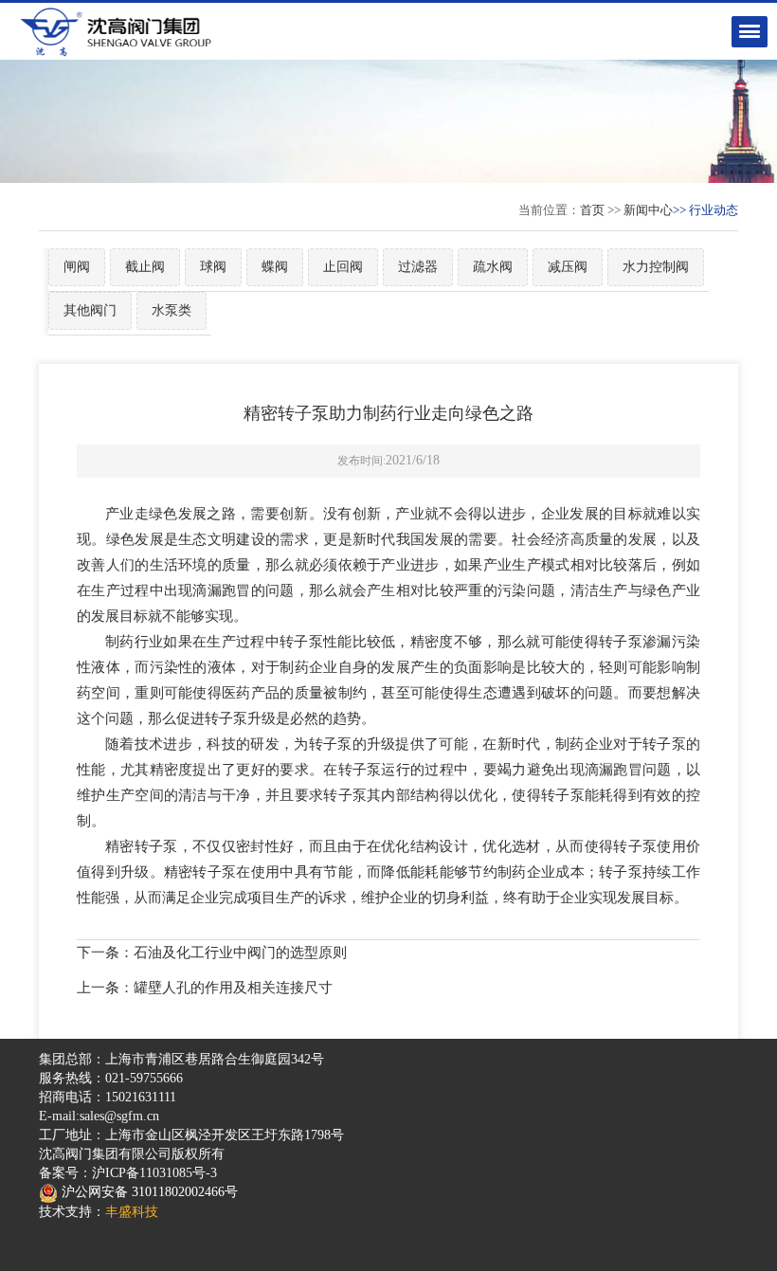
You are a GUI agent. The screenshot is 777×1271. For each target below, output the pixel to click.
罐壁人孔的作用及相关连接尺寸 (233, 987)
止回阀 (343, 267)
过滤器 (418, 267)
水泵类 (171, 310)
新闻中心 (648, 210)
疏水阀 (493, 267)
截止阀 (145, 267)
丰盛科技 (131, 1212)
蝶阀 (275, 267)
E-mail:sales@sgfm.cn (99, 1116)
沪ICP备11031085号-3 (154, 1173)
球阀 (213, 267)
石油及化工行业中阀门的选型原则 (240, 952)
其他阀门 (90, 310)
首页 (592, 210)
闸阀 (76, 267)
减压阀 (567, 267)
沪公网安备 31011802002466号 (148, 1192)
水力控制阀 (656, 267)
